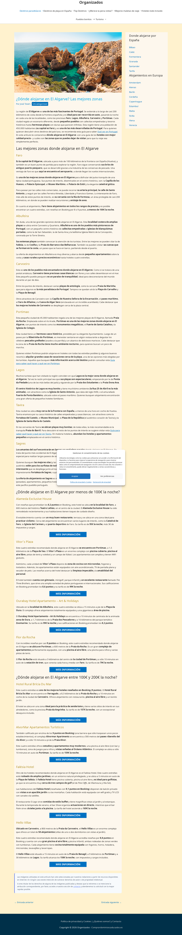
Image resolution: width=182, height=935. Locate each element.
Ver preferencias (107, 476)
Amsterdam (135, 82)
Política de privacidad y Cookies (81, 482)
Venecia (133, 125)
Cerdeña (133, 96)
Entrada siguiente (111, 902)
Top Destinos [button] (80, 10)
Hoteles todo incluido (152, 10)
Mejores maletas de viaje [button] (127, 10)
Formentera (135, 56)
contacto (76, 886)
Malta (132, 110)
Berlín (132, 92)
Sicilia (131, 115)
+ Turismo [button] (99, 19)
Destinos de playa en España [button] (57, 10)
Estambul (133, 106)
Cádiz (131, 52)
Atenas (132, 87)
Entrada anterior (23, 902)
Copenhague (135, 101)
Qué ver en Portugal (107, 131)
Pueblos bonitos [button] (83, 19)
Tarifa (132, 71)
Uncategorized (40, 103)
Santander (134, 66)
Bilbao (132, 47)
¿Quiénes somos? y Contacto (107, 921)
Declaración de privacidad (102, 482)
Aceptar (75, 476)
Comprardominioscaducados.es (107, 927)
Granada (133, 61)
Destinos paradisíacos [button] (30, 10)
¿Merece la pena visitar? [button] (100, 10)
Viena (132, 120)
